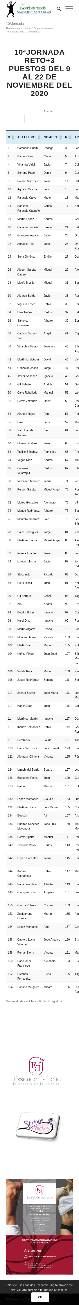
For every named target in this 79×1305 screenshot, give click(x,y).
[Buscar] (56, 9)
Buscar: (49, 111)
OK (40, 1297)
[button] (12, 137)
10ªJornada (15, 24)
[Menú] (67, 9)
